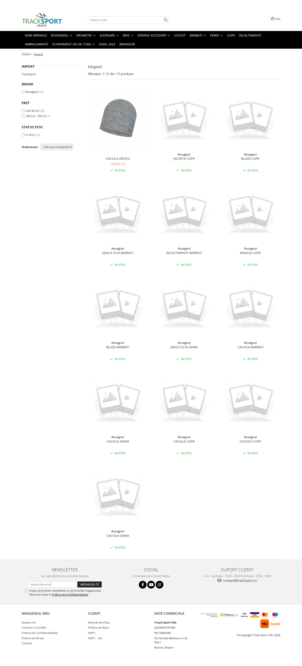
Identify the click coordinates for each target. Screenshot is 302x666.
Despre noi (29, 622)
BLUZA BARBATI (117, 347)
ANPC (92, 633)
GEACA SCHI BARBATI (117, 253)
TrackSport (29, 74)
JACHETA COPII (184, 158)
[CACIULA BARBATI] (250, 308)
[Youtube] (151, 585)
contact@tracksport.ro (239, 580)
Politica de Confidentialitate (70, 595)
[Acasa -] (44, 20)
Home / (27, 54)
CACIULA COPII (184, 441)
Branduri (127, 44)
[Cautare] (166, 20)
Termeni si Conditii (34, 627)
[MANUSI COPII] (250, 213)
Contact (27, 643)
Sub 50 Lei (32, 111)
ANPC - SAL (95, 638)
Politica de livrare (33, 638)
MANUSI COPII (250, 253)
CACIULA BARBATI (250, 347)
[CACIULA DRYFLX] (118, 119)
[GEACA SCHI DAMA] (184, 308)
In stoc (30, 135)
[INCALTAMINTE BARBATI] (184, 213)
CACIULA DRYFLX (118, 158)
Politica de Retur (98, 627)
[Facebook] (143, 585)
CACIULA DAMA (118, 441)
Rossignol (32, 92)
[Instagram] (159, 585)
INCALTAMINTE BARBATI (184, 253)
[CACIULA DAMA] (118, 402)
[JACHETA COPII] (184, 119)
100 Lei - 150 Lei (36, 116)
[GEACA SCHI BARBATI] (118, 213)
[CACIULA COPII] (184, 402)
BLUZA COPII (250, 158)
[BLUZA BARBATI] (118, 308)
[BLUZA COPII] (250, 119)
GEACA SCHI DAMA (184, 347)
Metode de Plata (99, 622)
